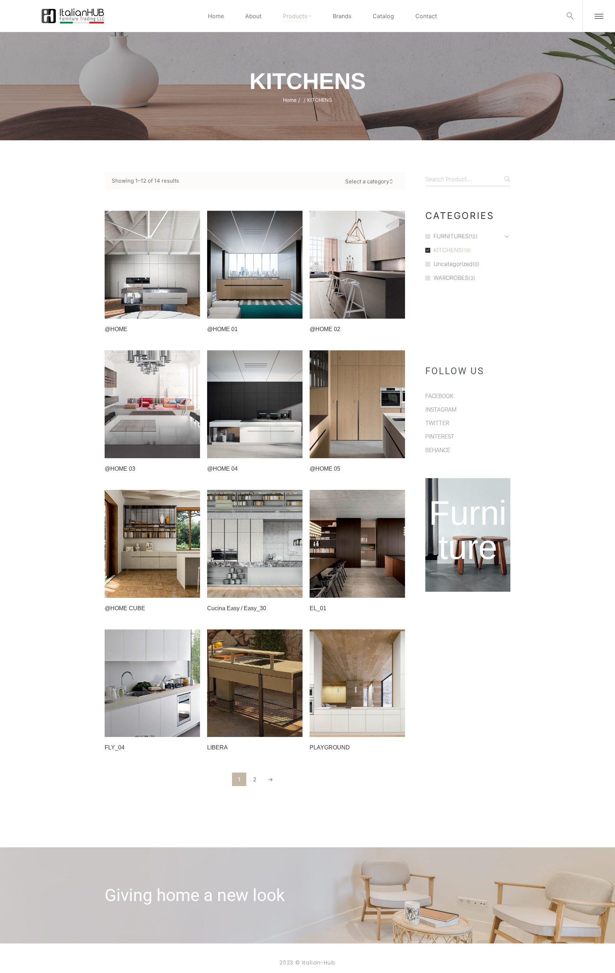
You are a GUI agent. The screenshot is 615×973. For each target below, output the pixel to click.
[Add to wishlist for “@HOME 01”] (276, 310)
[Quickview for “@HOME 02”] (357, 265)
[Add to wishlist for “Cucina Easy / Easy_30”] (276, 589)
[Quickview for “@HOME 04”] (255, 404)
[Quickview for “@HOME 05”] (357, 404)
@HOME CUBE (125, 608)
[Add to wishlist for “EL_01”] (378, 589)
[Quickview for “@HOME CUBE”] (152, 544)
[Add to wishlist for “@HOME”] (173, 310)
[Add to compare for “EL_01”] (396, 589)
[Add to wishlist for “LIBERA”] (276, 728)
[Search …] (570, 16)
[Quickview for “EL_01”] (357, 544)
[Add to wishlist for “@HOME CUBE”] (173, 589)
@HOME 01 (222, 329)
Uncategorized (453, 263)
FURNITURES (451, 236)
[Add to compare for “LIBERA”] (294, 728)
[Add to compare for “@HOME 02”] (396, 310)
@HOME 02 (325, 329)
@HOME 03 (120, 469)
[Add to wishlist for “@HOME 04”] (276, 449)
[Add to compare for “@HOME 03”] (191, 449)
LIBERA (217, 747)
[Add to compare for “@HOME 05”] (396, 449)
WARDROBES (450, 277)
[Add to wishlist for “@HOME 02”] (378, 310)
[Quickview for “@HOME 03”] (152, 404)
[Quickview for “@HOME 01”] (255, 265)
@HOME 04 (222, 469)
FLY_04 (115, 747)
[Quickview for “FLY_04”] (152, 683)
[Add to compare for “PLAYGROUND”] (396, 728)
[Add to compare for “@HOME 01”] (294, 310)
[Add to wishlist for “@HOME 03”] (173, 449)
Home (289, 100)
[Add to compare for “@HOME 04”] (294, 449)
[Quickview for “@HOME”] (152, 265)
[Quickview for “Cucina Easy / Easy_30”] (255, 544)
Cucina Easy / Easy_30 (236, 608)
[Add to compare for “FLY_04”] (191, 728)
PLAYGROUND (330, 747)
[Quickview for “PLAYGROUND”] (357, 683)
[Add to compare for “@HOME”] (191, 310)
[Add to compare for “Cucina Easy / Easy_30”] (294, 589)
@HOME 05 (325, 469)
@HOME (116, 329)
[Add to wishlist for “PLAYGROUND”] (378, 728)
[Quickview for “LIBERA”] (255, 683)
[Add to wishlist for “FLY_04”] (173, 728)
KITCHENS (447, 249)
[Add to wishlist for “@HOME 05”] (378, 449)
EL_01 (318, 608)
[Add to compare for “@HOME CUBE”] (191, 589)
